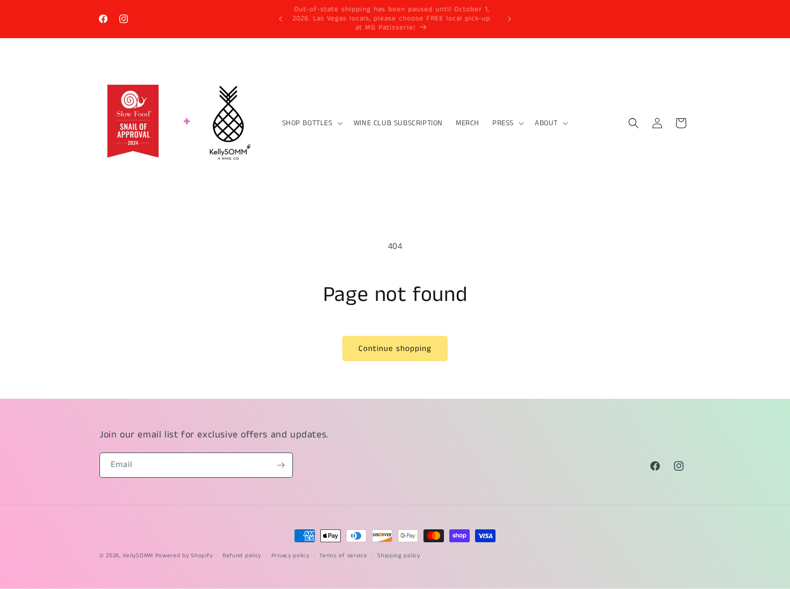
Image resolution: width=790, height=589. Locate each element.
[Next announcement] (509, 19)
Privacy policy (290, 555)
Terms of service (343, 555)
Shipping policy (398, 555)
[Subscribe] (280, 465)
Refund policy (241, 555)
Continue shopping (395, 348)
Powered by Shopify (184, 555)
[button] (311, 123)
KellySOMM (138, 555)
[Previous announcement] (280, 19)
